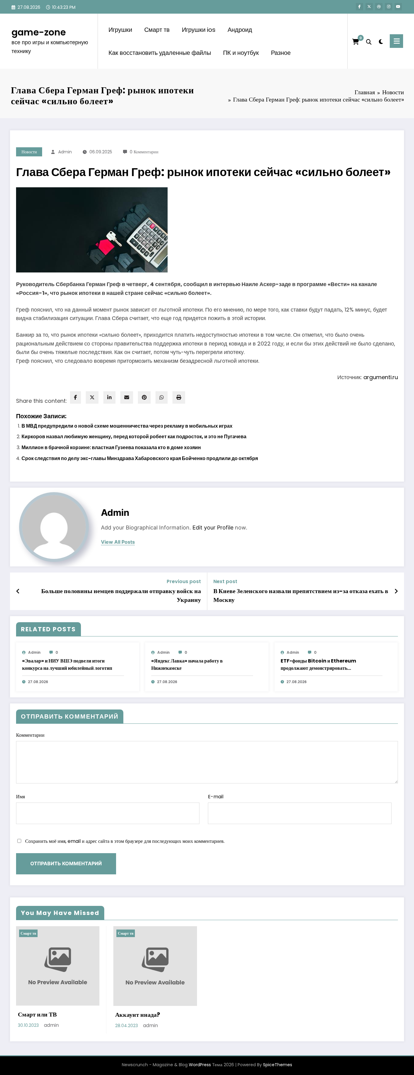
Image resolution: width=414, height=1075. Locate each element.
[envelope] (126, 397)
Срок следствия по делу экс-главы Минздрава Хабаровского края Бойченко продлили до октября (140, 458)
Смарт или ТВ (37, 1014)
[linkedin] (109, 397)
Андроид (240, 29)
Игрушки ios (198, 29)
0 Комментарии (144, 152)
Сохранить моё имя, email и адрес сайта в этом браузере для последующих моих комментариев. (125, 841)
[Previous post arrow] (18, 591)
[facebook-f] (359, 6)
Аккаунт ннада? (137, 1014)
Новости (29, 152)
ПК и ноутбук (241, 52)
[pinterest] (144, 397)
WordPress (200, 1065)
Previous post (184, 581)
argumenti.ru (380, 377)
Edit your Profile (212, 527)
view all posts (118, 542)
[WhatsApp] (161, 397)
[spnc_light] (381, 41)
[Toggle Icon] (396, 41)
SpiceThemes (277, 1065)
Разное (281, 52)
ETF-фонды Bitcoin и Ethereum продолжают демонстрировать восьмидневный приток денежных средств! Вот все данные (328, 664)
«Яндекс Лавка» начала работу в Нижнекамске (187, 664)
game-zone (39, 32)
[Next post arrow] (396, 591)
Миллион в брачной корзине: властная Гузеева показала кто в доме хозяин (111, 447)
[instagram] (388, 6)
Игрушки (120, 29)
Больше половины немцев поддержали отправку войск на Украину (121, 595)
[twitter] (92, 397)
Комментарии (30, 735)
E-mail (215, 796)
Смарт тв (157, 29)
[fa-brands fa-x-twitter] (369, 6)
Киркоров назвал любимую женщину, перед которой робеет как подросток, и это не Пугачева (134, 436)
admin (65, 152)
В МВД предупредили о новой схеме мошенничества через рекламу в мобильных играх (127, 425)
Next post (225, 581)
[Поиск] (369, 41)
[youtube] (398, 6)
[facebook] (75, 397)
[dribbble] (378, 6)
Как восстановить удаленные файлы (160, 52)
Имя (20, 796)
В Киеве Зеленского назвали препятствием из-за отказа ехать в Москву (300, 595)
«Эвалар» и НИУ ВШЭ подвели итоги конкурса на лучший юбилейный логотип (67, 664)
